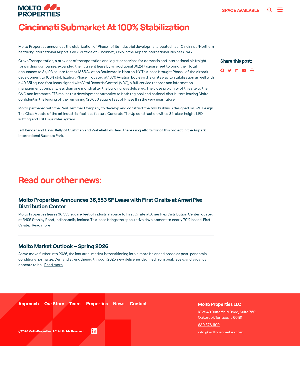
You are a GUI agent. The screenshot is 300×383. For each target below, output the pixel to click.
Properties (97, 303)
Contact (138, 303)
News (118, 303)
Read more (41, 225)
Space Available (240, 10)
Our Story (54, 303)
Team (74, 303)
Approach (28, 303)
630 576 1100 (209, 324)
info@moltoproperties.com (220, 332)
